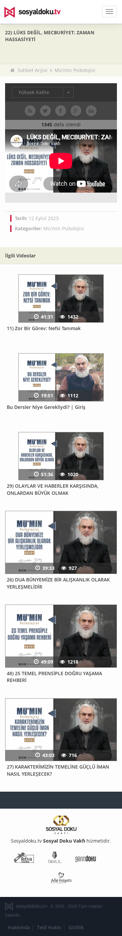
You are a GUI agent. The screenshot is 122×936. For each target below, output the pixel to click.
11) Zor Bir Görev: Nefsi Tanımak (44, 328)
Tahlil (54, 858)
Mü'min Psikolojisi (75, 70)
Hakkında (19, 927)
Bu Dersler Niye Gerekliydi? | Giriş (46, 407)
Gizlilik (76, 927)
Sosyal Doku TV (37, 12)
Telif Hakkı (49, 927)
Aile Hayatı (61, 879)
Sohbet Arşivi (32, 70)
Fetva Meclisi (24, 858)
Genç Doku (85, 858)
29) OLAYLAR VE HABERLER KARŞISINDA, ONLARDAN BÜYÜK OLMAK (53, 489)
